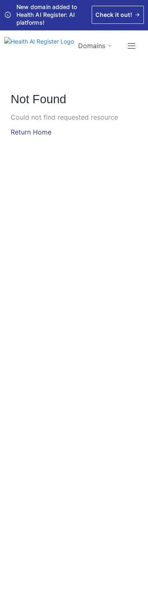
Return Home (31, 132)
